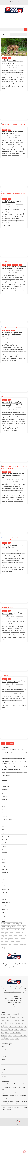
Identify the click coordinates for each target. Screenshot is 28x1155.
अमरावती (4, 783)
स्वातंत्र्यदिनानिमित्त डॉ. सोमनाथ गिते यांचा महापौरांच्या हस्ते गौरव (14, 749)
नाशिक (3, 853)
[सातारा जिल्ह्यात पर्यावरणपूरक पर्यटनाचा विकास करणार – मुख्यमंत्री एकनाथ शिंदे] (14, 675)
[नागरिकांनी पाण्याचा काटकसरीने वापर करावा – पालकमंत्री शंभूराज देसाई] (14, 539)
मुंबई (3, 879)
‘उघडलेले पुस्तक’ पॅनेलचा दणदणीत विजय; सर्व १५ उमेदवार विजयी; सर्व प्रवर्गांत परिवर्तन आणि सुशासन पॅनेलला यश (14, 768)
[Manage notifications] (24, 1151)
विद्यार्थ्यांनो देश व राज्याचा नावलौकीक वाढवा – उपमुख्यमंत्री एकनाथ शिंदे (13, 132)
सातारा (9, 58)
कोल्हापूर (3, 803)
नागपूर (3, 846)
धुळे (3, 843)
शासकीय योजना (5, 902)
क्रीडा (3, 809)
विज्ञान (3, 896)
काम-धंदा (4, 796)
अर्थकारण (4, 786)
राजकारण (4, 889)
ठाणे (3, 829)
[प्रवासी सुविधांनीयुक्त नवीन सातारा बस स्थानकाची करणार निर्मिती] (14, 194)
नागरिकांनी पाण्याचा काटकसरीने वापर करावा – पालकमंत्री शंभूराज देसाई (13, 546)
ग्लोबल (3, 816)
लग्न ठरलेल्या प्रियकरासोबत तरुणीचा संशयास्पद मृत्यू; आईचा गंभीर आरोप (14, 754)
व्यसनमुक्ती (15, 265)
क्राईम (4, 265)
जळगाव (3, 823)
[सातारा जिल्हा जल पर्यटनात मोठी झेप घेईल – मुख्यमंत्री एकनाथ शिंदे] (14, 607)
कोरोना (3, 799)
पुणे (3, 859)
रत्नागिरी (3, 886)
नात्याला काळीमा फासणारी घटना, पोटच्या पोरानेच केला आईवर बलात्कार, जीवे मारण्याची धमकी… (14, 267)
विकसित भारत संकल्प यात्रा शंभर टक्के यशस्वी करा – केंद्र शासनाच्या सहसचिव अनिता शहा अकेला (13, 475)
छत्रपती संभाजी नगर (6, 819)
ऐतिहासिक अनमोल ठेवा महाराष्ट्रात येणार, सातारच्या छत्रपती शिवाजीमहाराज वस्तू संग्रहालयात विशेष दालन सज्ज (12, 334)
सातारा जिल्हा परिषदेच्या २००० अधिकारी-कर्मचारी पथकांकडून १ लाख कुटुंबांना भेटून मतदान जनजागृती (12, 404)
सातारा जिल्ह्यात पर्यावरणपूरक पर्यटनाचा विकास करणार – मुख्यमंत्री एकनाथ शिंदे (13, 682)
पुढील (11, 744)
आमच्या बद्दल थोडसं (5, 1124)
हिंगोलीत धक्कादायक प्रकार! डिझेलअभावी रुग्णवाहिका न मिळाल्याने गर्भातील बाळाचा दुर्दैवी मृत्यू (14, 774)
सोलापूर (3, 916)
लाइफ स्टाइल (4, 892)
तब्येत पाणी (4, 836)
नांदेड (3, 849)
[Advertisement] (14, 105)
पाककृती (3, 856)
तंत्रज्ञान (4, 833)
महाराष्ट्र (4, 58)
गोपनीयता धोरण (13, 1124)
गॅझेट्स (3, 813)
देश (3, 330)
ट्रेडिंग (3, 826)
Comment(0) (15, 67)
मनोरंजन (4, 869)
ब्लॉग (3, 866)
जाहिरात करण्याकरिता (22, 1124)
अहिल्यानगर (4, 790)
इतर (3, 793)
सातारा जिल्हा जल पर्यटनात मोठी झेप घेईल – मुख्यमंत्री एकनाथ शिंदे (12, 614)
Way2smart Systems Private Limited (15, 1122)
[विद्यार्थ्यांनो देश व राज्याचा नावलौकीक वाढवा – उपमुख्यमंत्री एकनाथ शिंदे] (14, 125)
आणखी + (4, 1076)
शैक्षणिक (3, 909)
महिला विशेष (4, 876)
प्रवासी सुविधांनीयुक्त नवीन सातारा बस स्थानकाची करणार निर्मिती (11, 202)
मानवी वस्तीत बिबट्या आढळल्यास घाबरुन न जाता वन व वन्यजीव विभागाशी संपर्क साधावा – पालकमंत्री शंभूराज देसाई (13, 62)
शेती (3, 906)
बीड (3, 863)
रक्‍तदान (3, 882)
